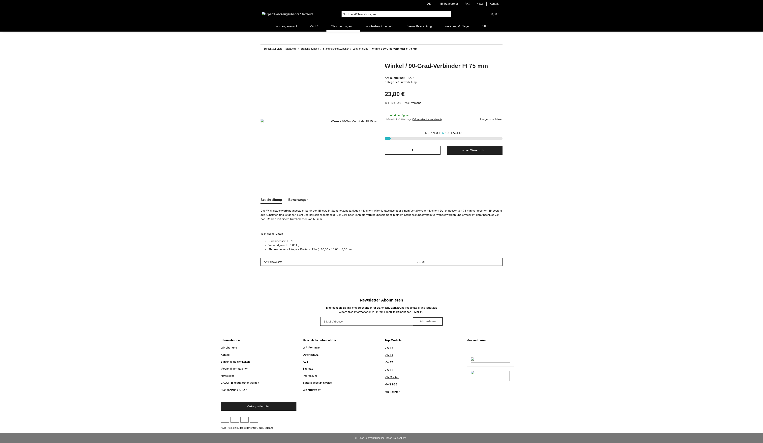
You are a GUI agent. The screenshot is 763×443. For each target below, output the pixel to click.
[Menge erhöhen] (436, 150)
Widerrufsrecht (312, 389)
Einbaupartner (449, 3)
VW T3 (389, 347)
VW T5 (389, 362)
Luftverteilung (408, 82)
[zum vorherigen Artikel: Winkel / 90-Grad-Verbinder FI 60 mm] (489, 48)
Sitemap (308, 368)
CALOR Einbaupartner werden (240, 382)
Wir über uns (229, 347)
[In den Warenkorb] (263, 60)
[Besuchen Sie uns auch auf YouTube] (234, 420)
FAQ (467, 3)
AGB (306, 361)
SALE (485, 26)
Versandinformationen (234, 368)
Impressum (310, 375)
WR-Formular (311, 347)
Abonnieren (428, 321)
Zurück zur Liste (273, 48)
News (479, 3)
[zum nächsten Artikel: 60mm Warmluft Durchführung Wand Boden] (498, 48)
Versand (416, 102)
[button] (476, 14)
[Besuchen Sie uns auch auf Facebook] (225, 420)
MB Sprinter (392, 391)
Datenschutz (311, 354)
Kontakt (494, 3)
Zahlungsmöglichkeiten (235, 361)
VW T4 (389, 355)
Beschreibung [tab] (271, 199)
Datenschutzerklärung (391, 307)
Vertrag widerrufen (258, 406)
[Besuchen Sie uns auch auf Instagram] (244, 420)
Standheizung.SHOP (234, 389)
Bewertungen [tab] (298, 199)
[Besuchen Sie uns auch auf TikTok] (254, 420)
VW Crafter (392, 377)
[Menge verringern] (389, 150)
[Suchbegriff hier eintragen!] (447, 14)
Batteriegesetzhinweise (317, 382)
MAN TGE (391, 384)
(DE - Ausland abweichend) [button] (427, 119)
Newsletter (227, 375)
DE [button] (429, 3)
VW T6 (389, 369)
